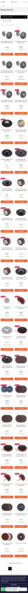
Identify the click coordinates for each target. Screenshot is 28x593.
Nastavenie (14, 584)
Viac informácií (4, 581)
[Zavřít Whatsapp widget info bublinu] (19, 587)
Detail (7, 408)
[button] (4, 589)
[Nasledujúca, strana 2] (14, 568)
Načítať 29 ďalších (15, 563)
